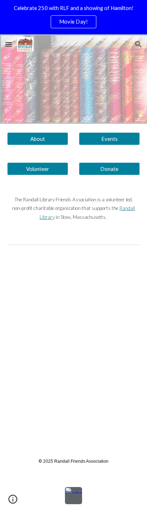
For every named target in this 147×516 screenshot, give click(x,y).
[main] (73, 208)
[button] (8, 44)
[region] (73, 17)
